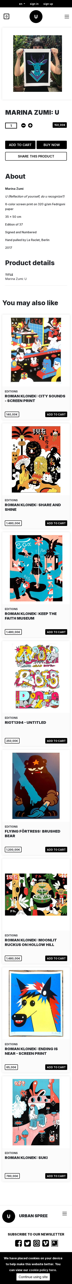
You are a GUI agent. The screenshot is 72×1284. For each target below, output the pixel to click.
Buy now (52, 145)
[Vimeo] (45, 1243)
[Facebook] (18, 1243)
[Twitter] (27, 1243)
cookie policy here (42, 1270)
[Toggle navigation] (67, 16)
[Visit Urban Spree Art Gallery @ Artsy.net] (54, 1243)
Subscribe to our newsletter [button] (36, 1234)
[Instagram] (36, 1243)
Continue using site (33, 1277)
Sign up (48, 3)
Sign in (34, 3)
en (21, 3)
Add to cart (20, 145)
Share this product (36, 156)
